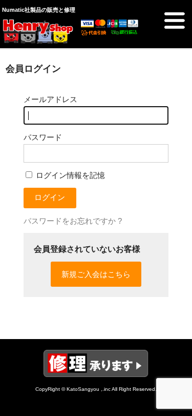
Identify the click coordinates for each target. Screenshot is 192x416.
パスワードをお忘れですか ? (73, 220)
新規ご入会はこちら (96, 274)
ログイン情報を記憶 (69, 175)
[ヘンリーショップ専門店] (38, 39)
